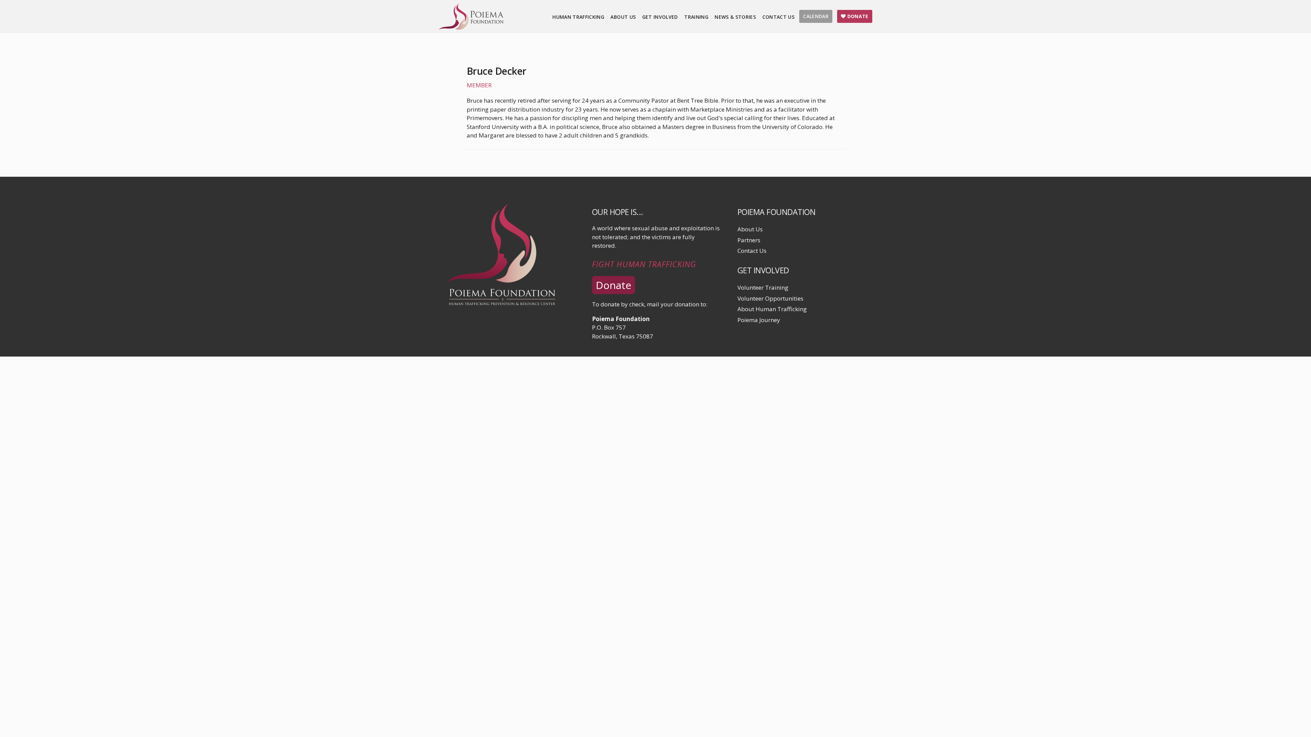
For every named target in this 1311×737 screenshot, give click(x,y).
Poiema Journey (758, 320)
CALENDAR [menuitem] (816, 16)
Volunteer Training (762, 287)
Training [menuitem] (696, 17)
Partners (748, 240)
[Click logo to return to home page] (471, 27)
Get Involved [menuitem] (660, 17)
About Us (750, 229)
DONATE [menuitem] (857, 16)
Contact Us (751, 251)
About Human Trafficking (772, 309)
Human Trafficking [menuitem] (578, 17)
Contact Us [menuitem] (778, 17)
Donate (613, 285)
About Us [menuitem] (623, 17)
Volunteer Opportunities (770, 298)
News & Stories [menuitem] (735, 17)
